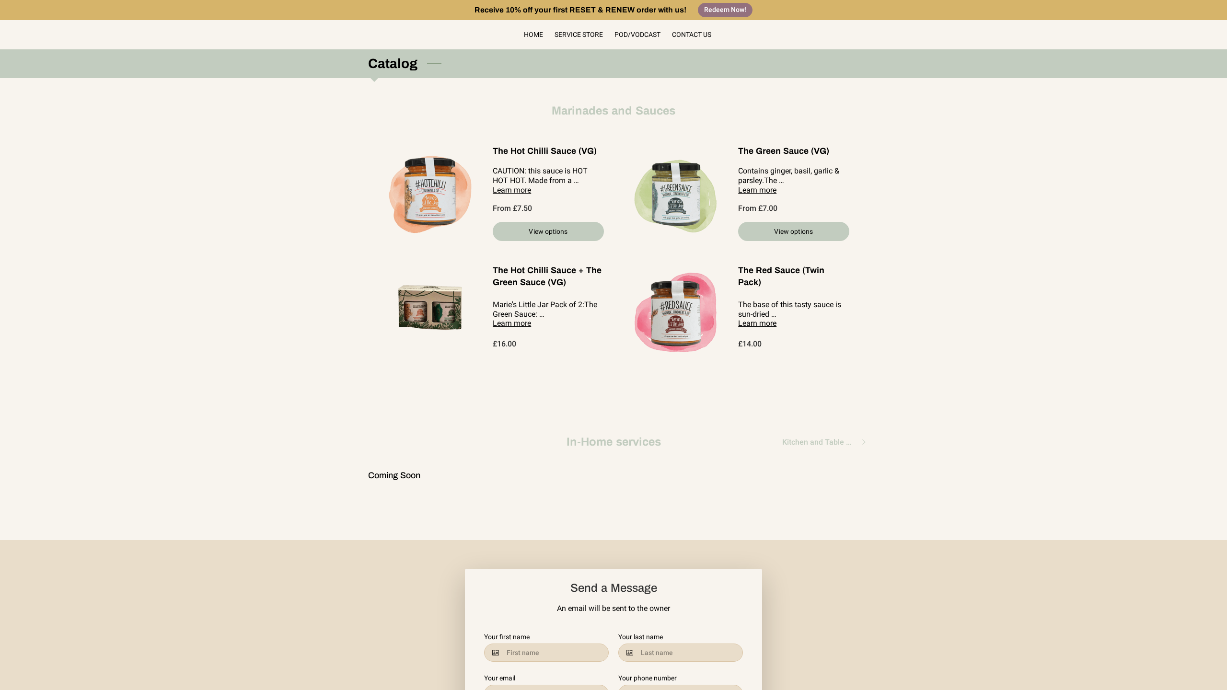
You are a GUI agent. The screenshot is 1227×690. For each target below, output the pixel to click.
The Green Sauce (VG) (783, 151)
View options (548, 231)
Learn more (512, 190)
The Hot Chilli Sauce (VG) (545, 151)
